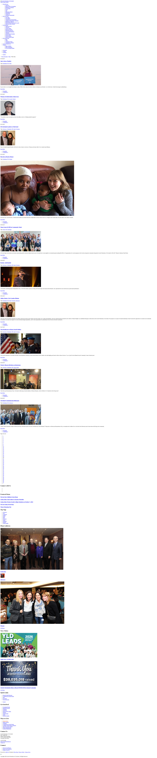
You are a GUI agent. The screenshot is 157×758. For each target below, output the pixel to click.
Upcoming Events (8, 41)
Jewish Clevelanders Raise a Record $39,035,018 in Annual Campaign (18, 687)
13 (3, 450)
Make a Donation (8, 47)
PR (8, 63)
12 (3, 449)
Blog (6, 39)
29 (3, 467)
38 (3, 477)
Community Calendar (9, 42)
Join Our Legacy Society (10, 24)
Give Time (7, 17)
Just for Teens (8, 35)
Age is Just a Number (5, 61)
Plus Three (16, 752)
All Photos (2, 628)
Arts (4, 513)
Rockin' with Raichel (5, 262)
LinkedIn (5, 52)
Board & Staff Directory (7, 695)
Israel (14, 129)
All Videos (2, 690)
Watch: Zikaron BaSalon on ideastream (10, 365)
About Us (7, 5)
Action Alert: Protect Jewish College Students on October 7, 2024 (16, 502)
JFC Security (7, 8)
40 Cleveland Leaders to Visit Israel (9, 126)
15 (3, 452)
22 (3, 460)
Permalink (5, 91)
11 (3, 447)
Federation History (9, 11)
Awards (10, 99)
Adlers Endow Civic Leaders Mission (9, 298)
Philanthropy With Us (9, 21)
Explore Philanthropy (7, 728)
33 (3, 472)
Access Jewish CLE (7, 43)
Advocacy (7, 27)
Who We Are (5, 4)
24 (3, 462)
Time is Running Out (5, 507)
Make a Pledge (8, 46)
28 (3, 466)
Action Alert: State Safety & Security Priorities (12, 499)
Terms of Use (27, 752)
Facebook (5, 50)
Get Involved (5, 25)
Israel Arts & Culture (7, 711)
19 (3, 456)
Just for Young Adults (9, 37)
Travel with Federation (9, 31)
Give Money (7, 18)
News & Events (6, 38)
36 (3, 475)
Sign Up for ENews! (7, 747)
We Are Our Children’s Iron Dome (9, 497)
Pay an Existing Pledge (9, 48)
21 (3, 458)
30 (3, 468)
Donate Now (5, 721)
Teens (10, 63)
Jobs (6, 10)
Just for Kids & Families (10, 33)
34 (3, 473)
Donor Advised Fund (7, 727)
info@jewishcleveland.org (5, 741)
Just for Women (8, 36)
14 (3, 451)
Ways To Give (6, 16)
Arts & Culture (8, 28)
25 (3, 463)
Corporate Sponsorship (9, 15)
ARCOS (7, 752)
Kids (4, 517)
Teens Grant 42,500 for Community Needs (11, 227)
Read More (2, 89)
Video (6, 40)
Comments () (5, 92)
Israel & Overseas (8, 29)
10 (3, 446)
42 (3, 482)
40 (3, 479)
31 (3, 469)
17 (3, 454)
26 (3, 464)
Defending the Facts (9, 30)
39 (3, 478)
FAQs (6, 9)
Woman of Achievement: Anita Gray (9, 96)
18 (3, 455)
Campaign (5, 514)
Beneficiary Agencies (9, 7)
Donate (4, 44)
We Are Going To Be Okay (7, 504)
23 (3, 461)
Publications (7, 13)
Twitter (4, 51)
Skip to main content (4, 2)
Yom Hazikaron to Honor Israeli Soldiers (10, 329)
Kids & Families (6, 715)
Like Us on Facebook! (7, 748)
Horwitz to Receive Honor (6, 156)
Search (4, 54)
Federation (5, 63)
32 (3, 471)
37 (3, 476)
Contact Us (7, 14)
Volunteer (7, 32)
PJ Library (5, 698)
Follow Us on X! (6, 750)
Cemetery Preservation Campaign (11, 20)
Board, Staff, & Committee (10, 6)
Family (4, 515)
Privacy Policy (21, 752)
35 (3, 474)
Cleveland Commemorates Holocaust (9, 400)
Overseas (18, 129)
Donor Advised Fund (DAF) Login (12, 22)
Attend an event (8, 26)
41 (3, 481)
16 (3, 453)
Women (14, 99)
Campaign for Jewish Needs (10, 19)
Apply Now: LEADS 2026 (7, 659)
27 (3, 465)
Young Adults (16, 367)
